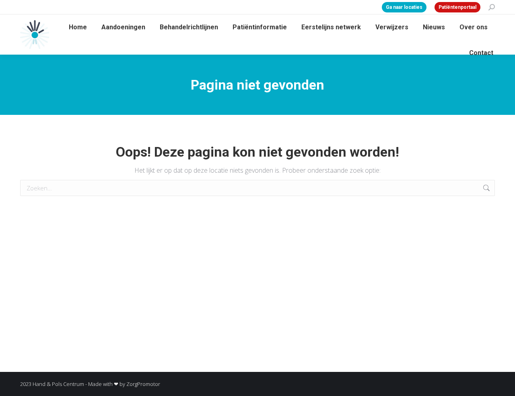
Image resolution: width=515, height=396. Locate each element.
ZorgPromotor (143, 384)
